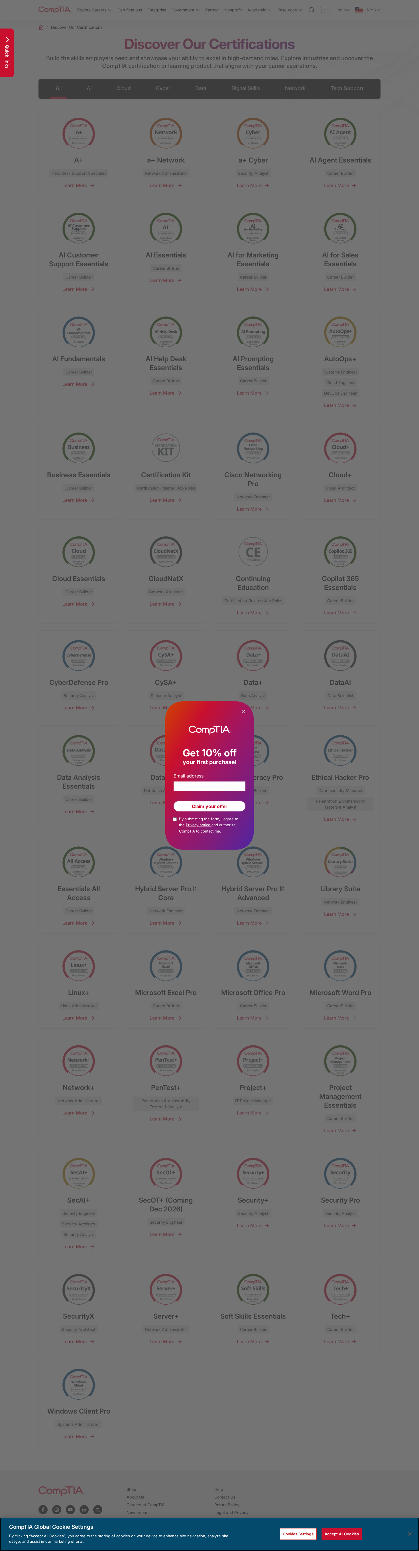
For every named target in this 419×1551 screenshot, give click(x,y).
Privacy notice (198, 825)
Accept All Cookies (342, 1533)
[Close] (410, 1534)
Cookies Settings (298, 1533)
